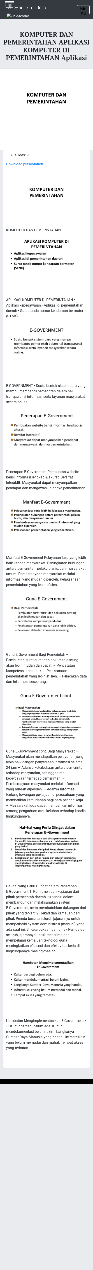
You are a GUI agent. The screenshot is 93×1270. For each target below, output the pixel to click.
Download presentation (24, 164)
